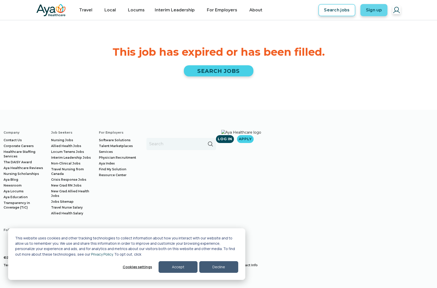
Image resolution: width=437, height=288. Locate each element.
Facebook (8, 240)
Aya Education (16, 197)
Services (106, 152)
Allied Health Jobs (66, 146)
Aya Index (107, 163)
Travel (85, 10)
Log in (225, 139)
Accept (178, 266)
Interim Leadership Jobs (71, 157)
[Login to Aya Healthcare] (396, 10)
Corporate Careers (19, 146)
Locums (136, 10)
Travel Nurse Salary (67, 207)
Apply (245, 139)
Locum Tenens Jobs (67, 152)
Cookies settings (137, 266)
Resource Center (112, 175)
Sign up (374, 10)
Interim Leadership (175, 10)
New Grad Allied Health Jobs (70, 193)
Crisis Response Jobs (68, 179)
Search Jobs (218, 71)
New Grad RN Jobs (66, 185)
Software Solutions (114, 140)
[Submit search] (210, 144)
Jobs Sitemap (62, 201)
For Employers (222, 10)
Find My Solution (112, 169)
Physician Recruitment (117, 157)
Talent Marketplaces (116, 146)
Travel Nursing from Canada (67, 171)
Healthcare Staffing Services (19, 154)
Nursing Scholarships (21, 174)
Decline (218, 266)
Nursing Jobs (62, 140)
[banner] (50, 10)
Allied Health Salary (67, 213)
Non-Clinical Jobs (65, 163)
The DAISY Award (18, 162)
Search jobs (337, 10)
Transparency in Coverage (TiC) (17, 205)
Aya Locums (14, 191)
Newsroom (12, 185)
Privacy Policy (102, 254)
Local (110, 10)
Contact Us (13, 140)
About (255, 10)
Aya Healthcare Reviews (23, 168)
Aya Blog (11, 179)
